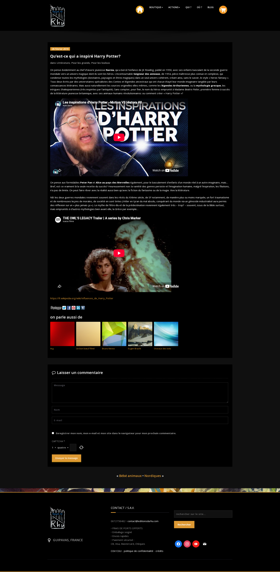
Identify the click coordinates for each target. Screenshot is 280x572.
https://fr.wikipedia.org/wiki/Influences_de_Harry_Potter (81, 298)
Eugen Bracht (134, 348)
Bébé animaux (130, 476)
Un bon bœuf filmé (85, 348)
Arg (51, 348)
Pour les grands (80, 62)
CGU (119, 551)
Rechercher (184, 524)
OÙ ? (199, 7)
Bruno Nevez (108, 348)
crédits (159, 551)
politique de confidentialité (138, 551)
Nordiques (152, 476)
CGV (113, 551)
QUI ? (188, 7)
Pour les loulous (100, 62)
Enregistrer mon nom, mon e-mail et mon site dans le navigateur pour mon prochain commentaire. (116, 433)
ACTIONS (173, 7)
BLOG (211, 7)
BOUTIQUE (155, 7)
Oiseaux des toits (162, 348)
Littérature (63, 62)
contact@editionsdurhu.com (143, 521)
